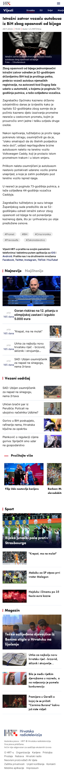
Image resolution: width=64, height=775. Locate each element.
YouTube (51, 259)
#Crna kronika (43, 234)
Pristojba (47, 752)
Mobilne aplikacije (14, 767)
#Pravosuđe (11, 240)
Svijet (50, 10)
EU (41, 10)
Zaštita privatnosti (14, 764)
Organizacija (23, 752)
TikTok (41, 259)
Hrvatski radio (33, 756)
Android (7, 256)
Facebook (8, 259)
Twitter (19, 259)
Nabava (19, 756)
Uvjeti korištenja (35, 764)
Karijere (36, 752)
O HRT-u (9, 752)
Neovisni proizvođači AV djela (20, 760)
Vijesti (8, 10)
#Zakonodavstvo (35, 240)
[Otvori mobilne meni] (58, 3)
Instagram (30, 259)
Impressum (32, 767)
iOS (53, 252)
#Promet (9, 234)
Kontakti (50, 764)
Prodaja (8, 756)
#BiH (24, 234)
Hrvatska (30, 10)
